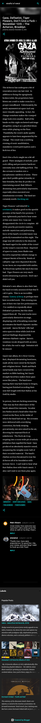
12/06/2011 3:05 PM (25, 538)
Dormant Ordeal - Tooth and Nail (13, 697)
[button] (4, 34)
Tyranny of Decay (16, 297)
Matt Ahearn (15, 523)
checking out (22, 199)
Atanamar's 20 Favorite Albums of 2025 (16, 660)
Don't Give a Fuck (19, 502)
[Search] (38, 3)
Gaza (29, 502)
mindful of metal (13, 3)
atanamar (14, 538)
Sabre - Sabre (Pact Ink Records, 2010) (15, 623)
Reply (12, 533)
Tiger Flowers (20, 505)
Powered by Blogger (22, 720)
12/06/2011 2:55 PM (28, 522)
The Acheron (8, 505)
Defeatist (6, 502)
